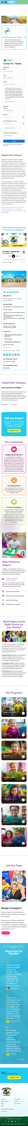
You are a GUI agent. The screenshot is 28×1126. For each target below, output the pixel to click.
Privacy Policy (18, 1118)
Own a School (17, 1103)
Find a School (22, 2)
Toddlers (9, 298)
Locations (16, 1101)
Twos (14, 298)
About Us (3, 1099)
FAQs (2, 1105)
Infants (4, 298)
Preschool (18, 298)
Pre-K (4, 300)
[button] (25, 37)
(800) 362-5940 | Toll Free (7, 1109)
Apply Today (6, 933)
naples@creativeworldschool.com (12, 341)
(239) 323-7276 (8, 339)
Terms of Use (10, 1118)
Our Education (17, 1099)
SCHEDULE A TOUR (14, 430)
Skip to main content (5, 5)
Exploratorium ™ (5, 1101)
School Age (9, 300)
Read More (14, 404)
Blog (2, 1103)
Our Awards (4, 1111)
